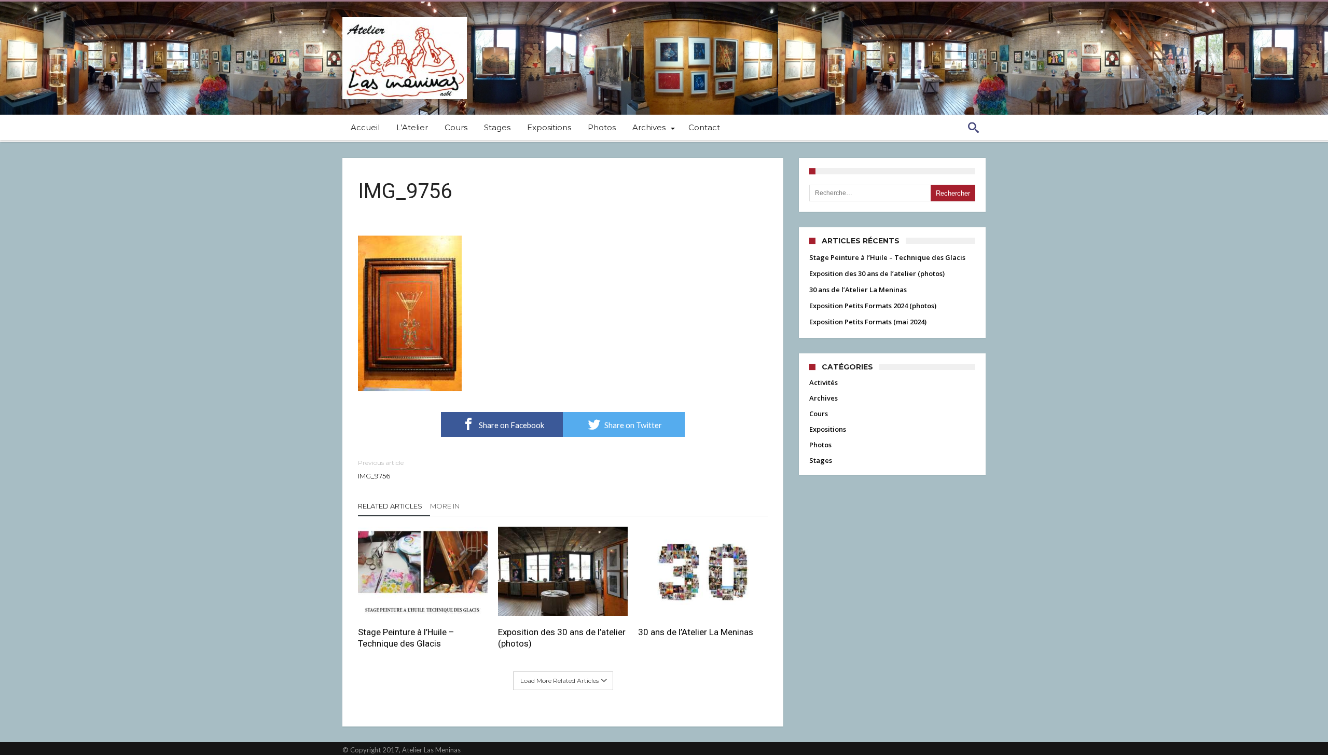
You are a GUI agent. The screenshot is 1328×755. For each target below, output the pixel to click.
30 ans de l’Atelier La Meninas (695, 632)
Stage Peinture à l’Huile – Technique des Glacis (406, 638)
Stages (820, 460)
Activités (823, 382)
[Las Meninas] (404, 16)
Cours (818, 413)
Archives (823, 398)
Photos (820, 444)
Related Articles (390, 506)
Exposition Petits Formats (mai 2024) (867, 321)
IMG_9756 (381, 469)
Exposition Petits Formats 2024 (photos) (872, 305)
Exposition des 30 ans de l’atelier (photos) (562, 638)
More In (445, 506)
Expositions (827, 429)
